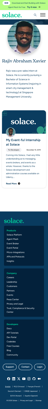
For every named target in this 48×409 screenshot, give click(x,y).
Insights (10, 261)
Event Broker (13, 243)
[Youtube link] (24, 379)
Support (10, 367)
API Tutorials (12, 332)
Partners (10, 290)
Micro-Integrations (15, 252)
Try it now (32, 7)
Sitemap (38, 400)
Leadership (12, 282)
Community (12, 355)
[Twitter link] (19, 379)
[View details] (12, 14)
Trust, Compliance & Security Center (20, 310)
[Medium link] (39, 379)
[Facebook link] (9, 379)
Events (10, 295)
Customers (12, 286)
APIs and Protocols (15, 256)
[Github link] (34, 379)
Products (11, 230)
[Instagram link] (29, 379)
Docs (9, 328)
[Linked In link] (14, 379)
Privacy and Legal (15, 303)
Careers (10, 277)
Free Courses (13, 346)
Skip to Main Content (13, 9)
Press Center (13, 299)
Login (39, 367)
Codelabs (11, 341)
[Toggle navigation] (42, 15)
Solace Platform (14, 234)
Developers (12, 324)
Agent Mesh (12, 239)
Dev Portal (11, 337)
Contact (25, 367)
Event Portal (12, 248)
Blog (9, 350)
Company (12, 273)
